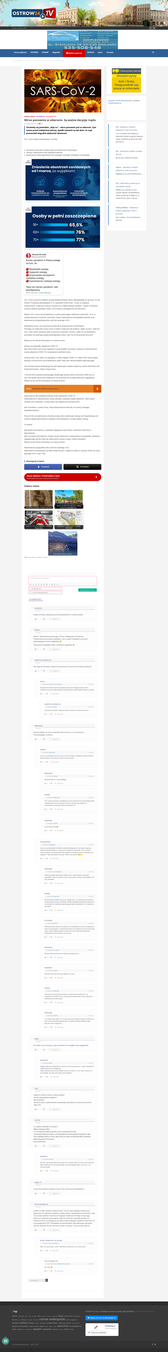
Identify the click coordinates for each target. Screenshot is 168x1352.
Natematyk (56, 896)
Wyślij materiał (75, 53)
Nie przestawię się (54, 1243)
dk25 (30, 1316)
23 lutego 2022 (29, 124)
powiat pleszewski (33, 1326)
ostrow (36, 124)
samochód (62, 1325)
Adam (50, 1063)
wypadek (37, 1329)
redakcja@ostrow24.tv (145, 1311)
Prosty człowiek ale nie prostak (61, 1264)
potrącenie (43, 1323)
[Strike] (38, 584)
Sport (100, 52)
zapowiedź (47, 1329)
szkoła (14, 1329)
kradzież (15, 1320)
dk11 (26, 1316)
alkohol (14, 1316)
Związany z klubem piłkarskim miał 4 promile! (127, 210)
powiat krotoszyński (64, 1323)
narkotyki (29, 1319)
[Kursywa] (33, 584)
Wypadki (56, 52)
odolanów (35, 1320)
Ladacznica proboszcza (55, 684)
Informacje (40, 116)
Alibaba (55, 776)
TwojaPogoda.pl (114, 103)
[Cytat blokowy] (47, 584)
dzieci (39, 1316)
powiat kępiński (76, 1323)
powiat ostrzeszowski (20, 1326)
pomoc (37, 1323)
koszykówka (77, 1316)
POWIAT (45, 52)
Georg (55, 707)
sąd (23, 1329)
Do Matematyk (57, 872)
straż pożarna (75, 1326)
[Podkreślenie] (36, 584)
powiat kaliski (52, 1323)
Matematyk (52, 752)
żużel (71, 1329)
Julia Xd (51, 1159)
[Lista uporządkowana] (41, 584)
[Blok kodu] (49, 584)
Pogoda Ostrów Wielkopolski (120, 100)
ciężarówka (21, 1316)
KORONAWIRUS (51, 116)
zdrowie (44, 557)
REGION (90, 52)
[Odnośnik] (52, 584)
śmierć (66, 1329)
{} (55, 584)
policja (23, 1322)
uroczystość (28, 1329)
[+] (57, 584)
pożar (42, 1326)
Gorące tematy (30, 116)
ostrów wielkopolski (52, 1319)
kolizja (60, 1316)
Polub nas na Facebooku (98, 1332)
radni (46, 1326)
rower (50, 1326)
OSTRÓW (34, 52)
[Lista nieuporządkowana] (44, 584)
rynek (54, 1326)
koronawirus (32, 557)
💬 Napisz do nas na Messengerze (101, 1318)
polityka (39, 557)
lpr (19, 1319)
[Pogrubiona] (30, 584)
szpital (19, 1329)
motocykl (23, 1320)
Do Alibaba (56, 950)
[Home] (18, 60)
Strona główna (20, 52)
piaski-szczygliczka (71, 1320)
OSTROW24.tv (110, 1326)
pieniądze (15, 1323)
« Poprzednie (33, 1280)
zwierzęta (60, 1329)
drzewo (34, 1316)
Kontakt (110, 52)
